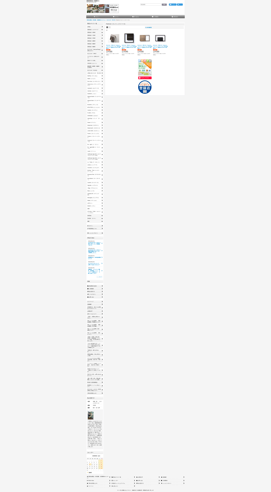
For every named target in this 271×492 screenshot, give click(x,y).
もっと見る (99, 276)
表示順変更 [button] (149, 27)
